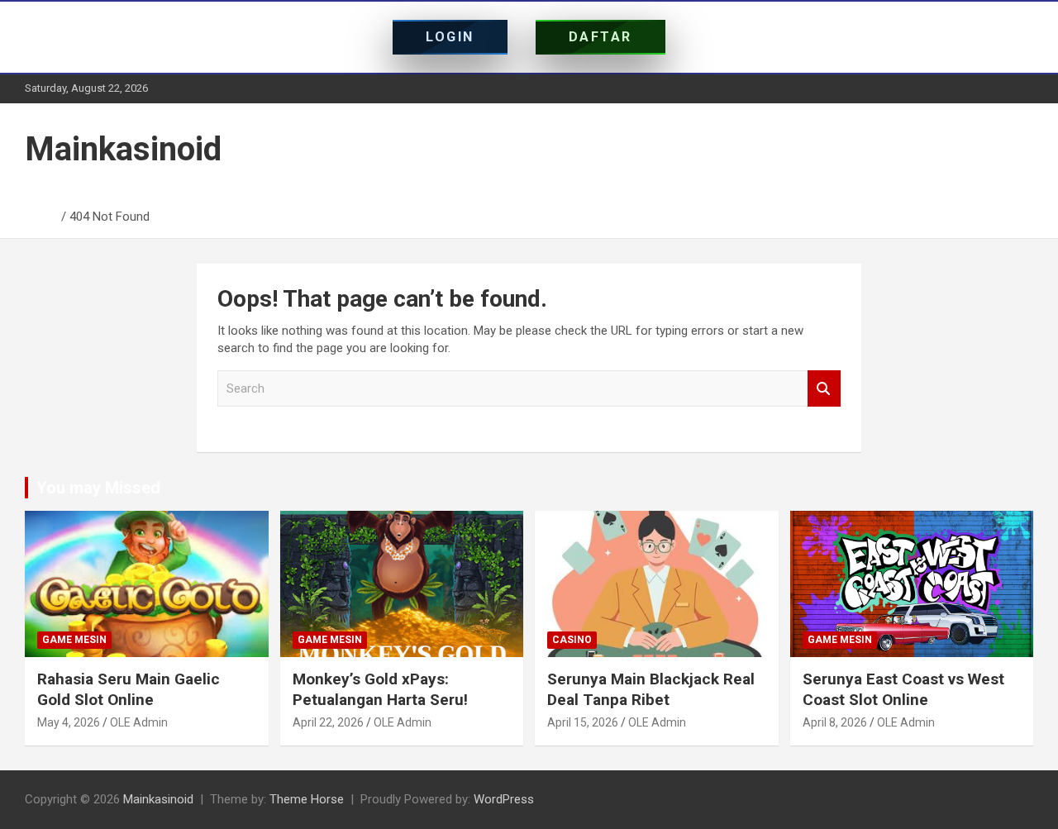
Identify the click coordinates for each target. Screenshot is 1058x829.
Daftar (600, 37)
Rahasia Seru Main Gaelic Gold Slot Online (128, 689)
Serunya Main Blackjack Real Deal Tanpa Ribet (651, 689)
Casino (572, 640)
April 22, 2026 (328, 722)
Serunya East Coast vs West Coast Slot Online (903, 689)
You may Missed (98, 488)
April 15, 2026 (582, 722)
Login (450, 37)
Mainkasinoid (123, 149)
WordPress (504, 799)
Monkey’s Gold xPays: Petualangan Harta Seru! (380, 689)
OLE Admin (139, 722)
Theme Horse (306, 799)
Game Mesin (74, 640)
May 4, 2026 (68, 722)
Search (824, 388)
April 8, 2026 (835, 722)
